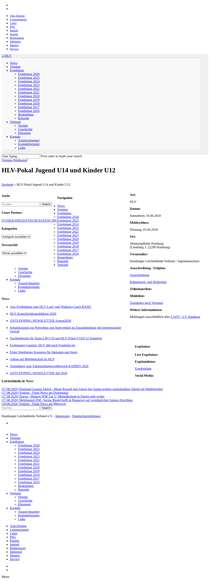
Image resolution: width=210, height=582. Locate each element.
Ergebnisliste (143, 368)
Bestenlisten (65, 257)
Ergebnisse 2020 (68, 239)
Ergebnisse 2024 (68, 224)
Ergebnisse (64, 213)
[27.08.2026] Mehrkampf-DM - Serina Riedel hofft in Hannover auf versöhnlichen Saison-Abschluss (67, 400)
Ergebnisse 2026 (68, 217)
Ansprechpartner (29, 283)
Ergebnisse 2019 (68, 242)
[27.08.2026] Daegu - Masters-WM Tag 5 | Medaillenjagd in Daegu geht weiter (53, 396)
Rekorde (62, 261)
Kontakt (15, 279)
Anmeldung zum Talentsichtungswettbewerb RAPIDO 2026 (49, 366)
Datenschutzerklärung (86, 416)
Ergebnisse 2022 (68, 231)
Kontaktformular (29, 287)
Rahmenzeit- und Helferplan (148, 282)
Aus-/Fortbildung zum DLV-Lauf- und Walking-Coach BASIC (51, 307)
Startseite (7, 184)
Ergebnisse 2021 (68, 235)
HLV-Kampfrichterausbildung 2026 (33, 313)
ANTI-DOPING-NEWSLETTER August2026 (40, 320)
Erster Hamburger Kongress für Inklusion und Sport (43, 352)
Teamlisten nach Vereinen (146, 303)
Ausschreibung (139, 275)
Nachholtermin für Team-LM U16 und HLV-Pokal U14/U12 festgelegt (56, 338)
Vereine (23, 268)
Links (21, 290)
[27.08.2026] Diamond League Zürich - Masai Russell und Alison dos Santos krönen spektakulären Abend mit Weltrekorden (82, 389)
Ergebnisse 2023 (68, 228)
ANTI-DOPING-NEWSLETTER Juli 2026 (38, 373)
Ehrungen (24, 276)
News (61, 206)
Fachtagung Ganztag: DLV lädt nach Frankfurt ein (42, 345)
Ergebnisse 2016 (68, 253)
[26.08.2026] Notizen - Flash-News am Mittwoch (34, 404)
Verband (62, 265)
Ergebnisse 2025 (68, 220)
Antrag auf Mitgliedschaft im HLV (32, 359)
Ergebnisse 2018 (68, 246)
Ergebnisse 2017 (68, 250)
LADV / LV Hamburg (185, 317)
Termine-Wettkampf (14, 160)
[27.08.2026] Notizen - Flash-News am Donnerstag (35, 392)
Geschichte (25, 272)
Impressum (62, 416)
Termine (62, 209)
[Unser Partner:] (29, 220)
